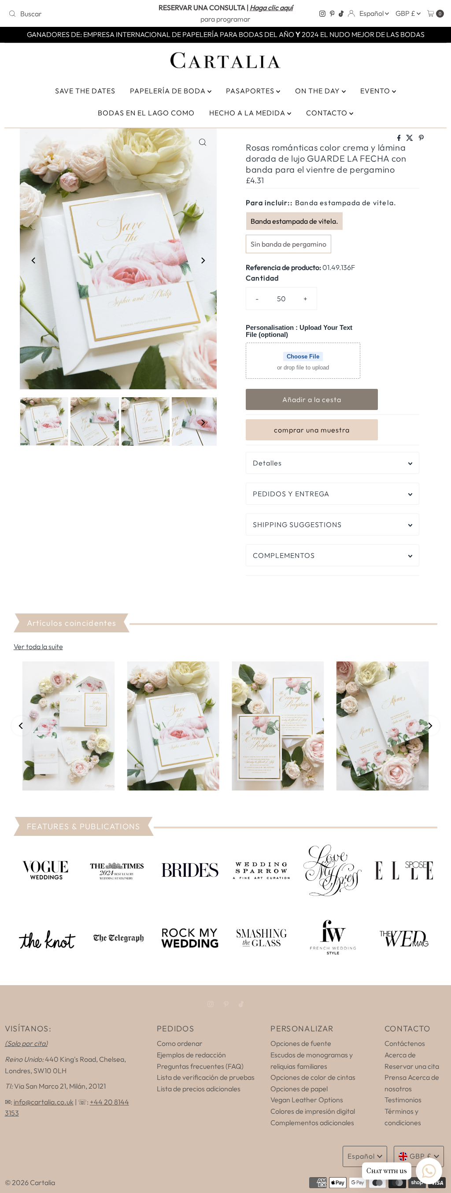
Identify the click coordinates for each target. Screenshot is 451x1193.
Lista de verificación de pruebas (206, 1077)
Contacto (327, 112)
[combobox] (76, 13)
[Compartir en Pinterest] (421, 138)
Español (372, 13)
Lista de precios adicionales (198, 1088)
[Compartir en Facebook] (399, 138)
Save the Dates (85, 90)
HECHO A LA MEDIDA (248, 112)
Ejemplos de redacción (191, 1054)
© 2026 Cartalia (30, 1182)
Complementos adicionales (312, 1122)
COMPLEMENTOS (284, 555)
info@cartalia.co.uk (44, 1101)
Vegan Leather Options (306, 1099)
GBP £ (406, 13)
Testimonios (402, 1099)
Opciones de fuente (300, 1043)
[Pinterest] (332, 14)
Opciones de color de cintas (312, 1077)
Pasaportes (251, 90)
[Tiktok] (341, 14)
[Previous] (34, 260)
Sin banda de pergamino (288, 244)
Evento (376, 90)
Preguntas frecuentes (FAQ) (200, 1066)
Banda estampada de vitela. (294, 221)
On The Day (318, 90)
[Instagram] (322, 14)
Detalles (267, 462)
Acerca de (400, 1054)
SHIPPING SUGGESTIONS (297, 524)
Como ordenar (180, 1043)
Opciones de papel (299, 1088)
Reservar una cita (411, 1066)
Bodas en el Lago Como (146, 112)
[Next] (202, 260)
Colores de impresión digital (312, 1111)
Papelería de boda (168, 90)
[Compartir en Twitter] (410, 138)
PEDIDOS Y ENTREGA (291, 493)
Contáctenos (404, 1043)
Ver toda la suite (38, 646)
